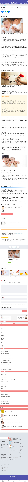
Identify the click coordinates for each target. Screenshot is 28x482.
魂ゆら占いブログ (14, 2)
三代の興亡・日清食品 (13, 459)
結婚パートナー (2, 335)
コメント (2, 284)
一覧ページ (11, 454)
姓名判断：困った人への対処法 (5, 465)
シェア (8, 481)
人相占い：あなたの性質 (4, 381)
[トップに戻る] (1, 478)
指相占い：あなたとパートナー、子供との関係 (8, 379)
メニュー (19, 481)
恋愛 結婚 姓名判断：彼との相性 (5, 360)
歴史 (1, 342)
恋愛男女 (2, 339)
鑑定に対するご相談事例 (4, 394)
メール (2, 297)
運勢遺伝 (2, 332)
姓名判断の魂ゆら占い (14, 476)
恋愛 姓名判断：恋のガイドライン (4, 451)
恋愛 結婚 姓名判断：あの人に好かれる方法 (4, 455)
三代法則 (2, 345)
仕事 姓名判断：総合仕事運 (5, 403)
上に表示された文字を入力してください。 (7, 307)
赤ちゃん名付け (2, 338)
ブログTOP (3, 481)
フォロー (14, 481)
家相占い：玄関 (3, 388)
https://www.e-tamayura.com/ (17, 232)
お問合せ (25, 481)
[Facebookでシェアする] (13, 247)
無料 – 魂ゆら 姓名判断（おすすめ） (15, 3)
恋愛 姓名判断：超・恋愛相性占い (6, 396)
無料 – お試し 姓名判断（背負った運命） (5, 3)
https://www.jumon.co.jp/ (19, 233)
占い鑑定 (2, 346)
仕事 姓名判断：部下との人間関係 (6, 369)
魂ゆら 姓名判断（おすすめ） (5, 353)
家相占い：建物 (3, 386)
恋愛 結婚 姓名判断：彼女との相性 (6, 362)
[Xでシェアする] (10, 247)
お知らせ (2, 328)
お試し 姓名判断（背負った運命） (6, 351)
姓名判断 (5, 268)
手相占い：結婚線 (3, 374)
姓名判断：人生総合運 (4, 401)
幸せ (1, 329)
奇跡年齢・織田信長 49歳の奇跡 (14, 457)
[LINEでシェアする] (18, 247)
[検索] (14, 323)
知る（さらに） (21, 452)
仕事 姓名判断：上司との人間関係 (4, 468)
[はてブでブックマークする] (15, 247)
